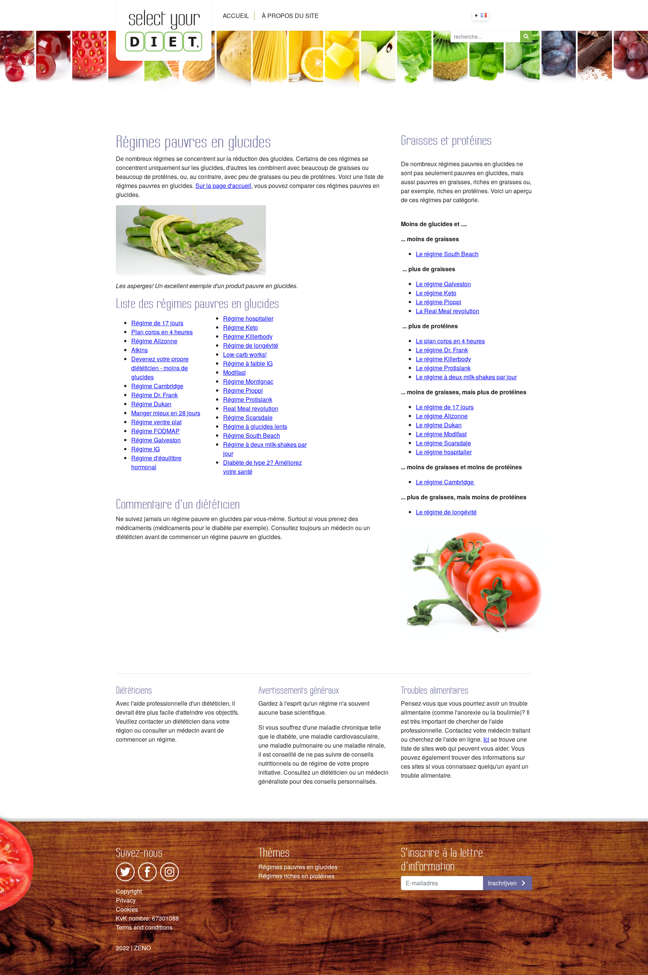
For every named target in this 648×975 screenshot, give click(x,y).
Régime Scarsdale (248, 417)
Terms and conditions (144, 927)
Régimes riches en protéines (296, 875)
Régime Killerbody (248, 336)
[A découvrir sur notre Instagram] (169, 871)
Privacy (126, 900)
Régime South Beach (251, 435)
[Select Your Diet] (163, 29)
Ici (486, 739)
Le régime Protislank (443, 368)
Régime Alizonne (154, 341)
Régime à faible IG (248, 363)
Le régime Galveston (443, 283)
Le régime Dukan (439, 425)
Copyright (129, 891)
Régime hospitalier (248, 318)
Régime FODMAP (155, 431)
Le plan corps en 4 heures (450, 341)
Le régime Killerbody (443, 359)
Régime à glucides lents (255, 426)
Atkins (139, 350)
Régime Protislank (247, 399)
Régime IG (145, 449)
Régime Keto (240, 327)
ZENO (142, 947)
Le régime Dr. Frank (442, 350)
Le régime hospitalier (444, 452)
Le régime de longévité (446, 512)
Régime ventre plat (156, 422)
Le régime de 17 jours (445, 407)
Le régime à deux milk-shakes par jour (466, 377)
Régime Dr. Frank (154, 395)
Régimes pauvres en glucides (298, 866)
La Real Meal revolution (447, 310)
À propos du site (290, 15)
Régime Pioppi (243, 390)
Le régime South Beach (447, 253)
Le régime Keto (436, 292)
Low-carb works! (245, 354)
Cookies (127, 909)
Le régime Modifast (441, 434)
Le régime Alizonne (442, 416)
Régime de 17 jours (157, 322)
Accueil (236, 15)
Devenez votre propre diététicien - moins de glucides (160, 368)
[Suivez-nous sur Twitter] (125, 871)
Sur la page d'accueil (223, 185)
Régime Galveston (156, 440)
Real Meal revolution (250, 408)
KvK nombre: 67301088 (147, 918)
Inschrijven (503, 883)
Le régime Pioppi (438, 301)
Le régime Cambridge (445, 482)
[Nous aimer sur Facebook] (147, 871)
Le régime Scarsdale (443, 443)
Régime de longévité (250, 345)
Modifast (234, 372)
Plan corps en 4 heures (162, 332)
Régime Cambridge (157, 386)
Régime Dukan (151, 404)
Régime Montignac (248, 381)
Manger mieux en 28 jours (165, 413)
